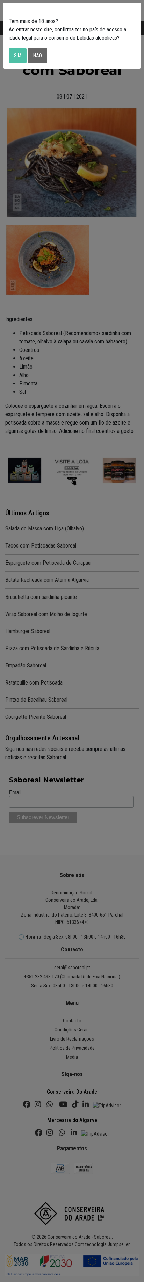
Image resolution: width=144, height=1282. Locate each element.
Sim (17, 55)
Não (37, 55)
